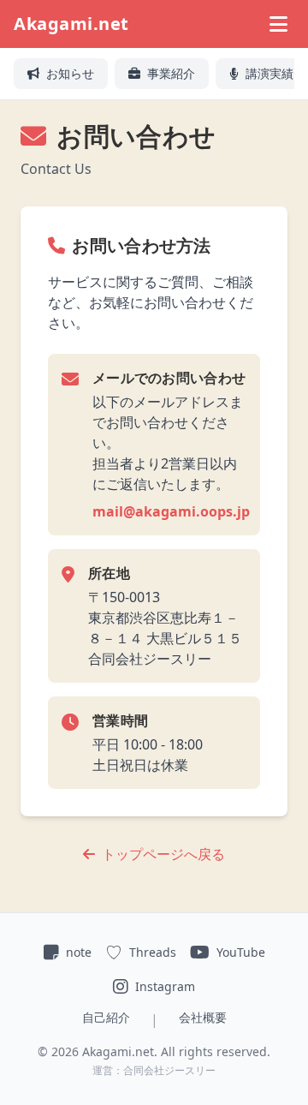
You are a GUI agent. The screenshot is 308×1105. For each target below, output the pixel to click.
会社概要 (203, 1017)
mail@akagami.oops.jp (171, 511)
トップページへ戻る (163, 854)
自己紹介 (106, 1017)
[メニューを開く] (278, 24)
